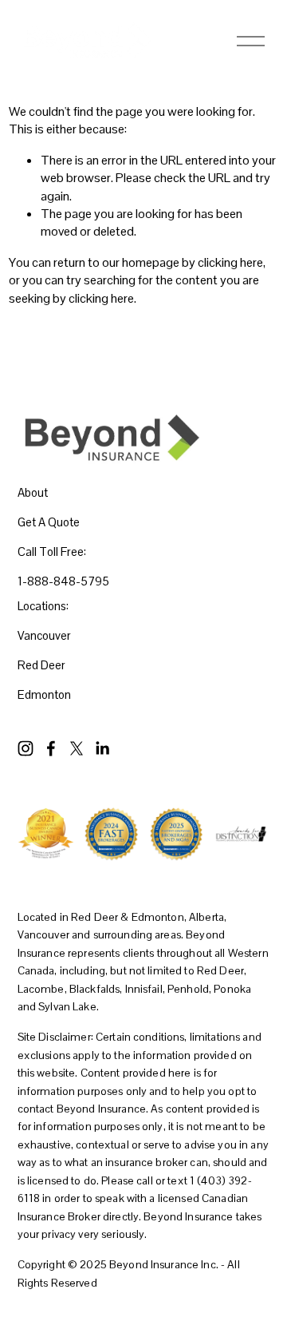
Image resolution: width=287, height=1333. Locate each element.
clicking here (230, 262)
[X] (77, 748)
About (33, 492)
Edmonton (44, 694)
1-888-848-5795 (63, 581)
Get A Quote (49, 522)
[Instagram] (25, 748)
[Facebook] (51, 748)
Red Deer (41, 664)
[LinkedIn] (102, 748)
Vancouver (44, 635)
